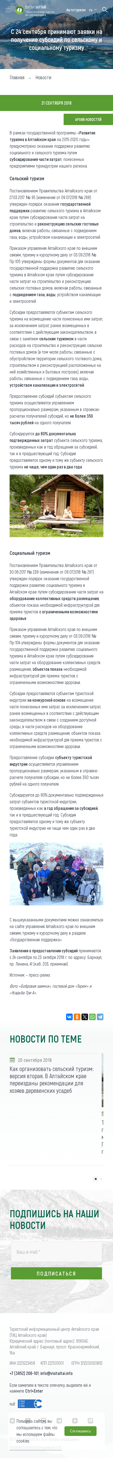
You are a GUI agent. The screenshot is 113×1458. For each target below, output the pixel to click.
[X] (84, 1017)
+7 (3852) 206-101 (24, 1373)
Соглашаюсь (80, 1431)
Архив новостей (88, 119)
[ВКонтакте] (69, 1017)
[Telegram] (100, 1017)
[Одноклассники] (77, 1017)
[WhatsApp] (92, 1017)
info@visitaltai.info (56, 1373)
